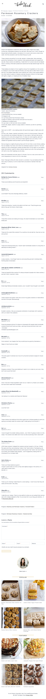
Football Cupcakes (29, 686)
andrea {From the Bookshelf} (9, 391)
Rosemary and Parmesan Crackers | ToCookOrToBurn (20, 506)
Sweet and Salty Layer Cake (9, 660)
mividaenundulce (6, 306)
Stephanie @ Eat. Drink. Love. (10, 227)
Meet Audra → (23, 571)
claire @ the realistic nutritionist (10, 267)
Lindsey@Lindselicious (8, 293)
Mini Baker (4, 319)
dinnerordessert (6, 378)
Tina (2, 214)
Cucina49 (4, 351)
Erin (2, 364)
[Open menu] (2, 3)
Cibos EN (4, 490)
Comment (5, 526)
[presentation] (11, 590)
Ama (2, 241)
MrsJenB (4, 336)
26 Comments (9, 15)
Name (4, 543)
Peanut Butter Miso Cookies (9, 629)
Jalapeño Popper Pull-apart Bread (33, 660)
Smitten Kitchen (13, 167)
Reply (42, 177)
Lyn (2, 428)
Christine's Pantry (6, 403)
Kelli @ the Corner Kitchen (9, 177)
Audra (4, 15)
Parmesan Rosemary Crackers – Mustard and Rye (19, 514)
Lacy (2, 414)
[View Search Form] (43, 4)
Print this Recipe (5, 112)
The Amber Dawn (6, 441)
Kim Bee (3, 200)
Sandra (3, 189)
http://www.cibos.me (8, 498)
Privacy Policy (29, 695)
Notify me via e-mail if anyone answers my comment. (15, 547)
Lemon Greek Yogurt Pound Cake (33, 602)
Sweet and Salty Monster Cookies (10, 686)
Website (34, 543)
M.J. (2, 281)
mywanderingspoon (7, 254)
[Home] (1, 10)
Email (18, 543)
